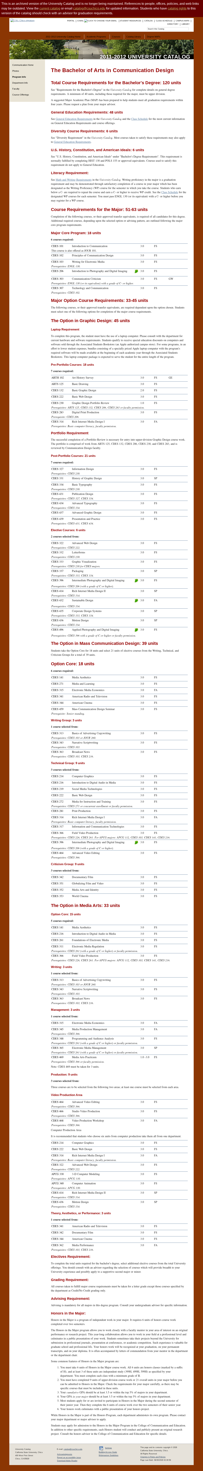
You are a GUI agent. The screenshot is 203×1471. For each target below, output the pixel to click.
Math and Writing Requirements (74, 179)
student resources (130, 21)
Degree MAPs (153, 36)
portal (70, 21)
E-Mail (81, 21)
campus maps (182, 21)
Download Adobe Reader (67, 1461)
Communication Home (23, 65)
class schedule (164, 21)
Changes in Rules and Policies (153, 1457)
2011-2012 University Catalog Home (63, 36)
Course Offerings (20, 95)
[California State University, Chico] (21, 20)
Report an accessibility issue (69, 1458)
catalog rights (177, 8)
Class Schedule (139, 119)
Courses (116, 36)
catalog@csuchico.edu (89, 8)
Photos (15, 71)
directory (172, 24)
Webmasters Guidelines (108, 1455)
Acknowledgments (64, 1454)
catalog (148, 21)
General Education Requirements (74, 119)
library (186, 24)
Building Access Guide (108, 1452)
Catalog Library (133, 36)
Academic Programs (96, 36)
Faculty (15, 89)
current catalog (49, 8)
